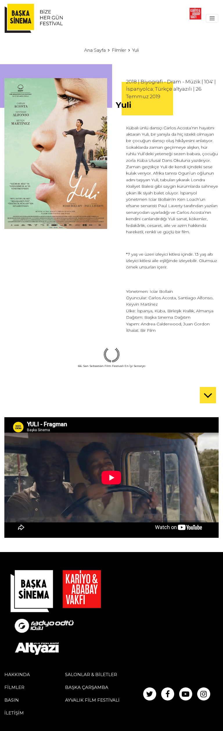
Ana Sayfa (95, 50)
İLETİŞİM (14, 713)
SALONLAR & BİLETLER (91, 674)
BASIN (11, 700)
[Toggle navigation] (212, 18)
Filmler (119, 50)
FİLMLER (14, 687)
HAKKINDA (17, 674)
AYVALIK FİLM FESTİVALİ (92, 700)
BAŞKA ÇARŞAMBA (86, 687)
